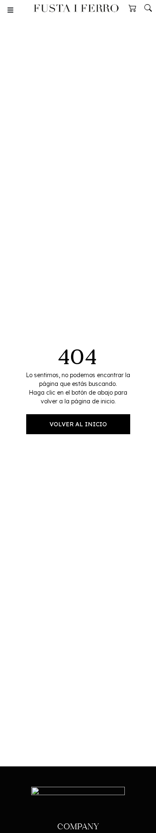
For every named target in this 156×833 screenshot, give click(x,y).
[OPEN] (10, 10)
